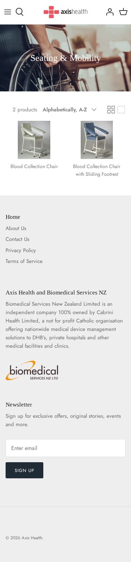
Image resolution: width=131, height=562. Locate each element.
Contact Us (17, 239)
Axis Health (32, 538)
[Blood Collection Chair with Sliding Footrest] (97, 140)
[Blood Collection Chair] (34, 140)
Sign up (24, 470)
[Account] (108, 12)
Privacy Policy (21, 250)
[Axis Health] (65, 12)
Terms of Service (24, 261)
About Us (16, 228)
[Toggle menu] (7, 12)
